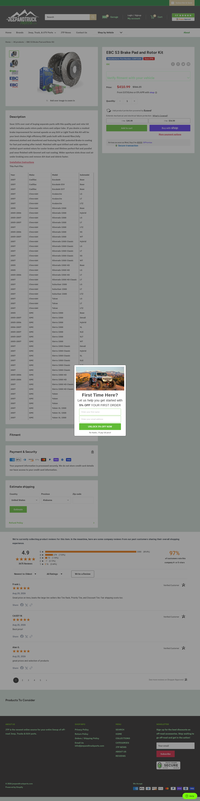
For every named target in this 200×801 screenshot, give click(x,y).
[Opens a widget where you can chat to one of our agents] (189, 796)
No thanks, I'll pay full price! (100, 433)
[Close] (122, 368)
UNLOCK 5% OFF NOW (100, 426)
